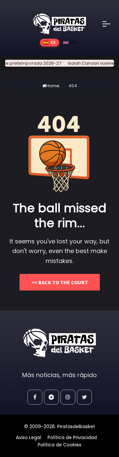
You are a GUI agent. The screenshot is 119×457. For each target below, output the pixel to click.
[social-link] (34, 397)
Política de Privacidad (72, 437)
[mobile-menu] (110, 24)
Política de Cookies (59, 444)
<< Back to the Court (59, 282)
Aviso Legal (28, 437)
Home (53, 86)
